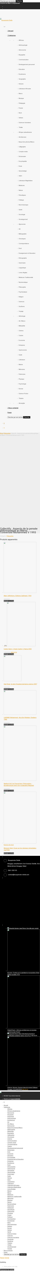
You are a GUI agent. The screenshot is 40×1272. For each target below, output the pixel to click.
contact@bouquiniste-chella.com (18, 875)
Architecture (11, 1120)
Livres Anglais (11, 1189)
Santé (9, 1232)
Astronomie (10, 1126)
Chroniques (10, 1137)
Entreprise (10, 1161)
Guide (9, 1176)
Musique (9, 1200)
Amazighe (10, 1114)
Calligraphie (10, 1135)
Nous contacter (13, 408)
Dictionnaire (10, 1150)
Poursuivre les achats (7, 1270)
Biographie (10, 1133)
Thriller (9, 1245)
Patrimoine (10, 1206)
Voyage (9, 1248)
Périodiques (10, 1209)
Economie (10, 1153)
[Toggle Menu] (4, 26)
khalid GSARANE (15, 1099)
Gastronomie (11, 1168)
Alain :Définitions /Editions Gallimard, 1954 (17, 596)
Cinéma (9, 1139)
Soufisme (10, 1241)
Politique (10, 1217)
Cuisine (9, 1146)
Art (8, 1122)
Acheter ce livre (9, 601)
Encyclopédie (11, 1157)
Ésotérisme (10, 1163)
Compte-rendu (11, 1142)
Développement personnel (15, 1148)
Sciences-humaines (13, 1237)
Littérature (10, 1183)
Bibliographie (11, 1129)
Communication (12, 1140)
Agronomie (10, 1113)
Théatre (9, 1243)
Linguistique (11, 1181)
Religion (9, 1226)
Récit (8, 1222)
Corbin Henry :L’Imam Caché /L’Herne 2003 (18, 649)
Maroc (9, 1193)
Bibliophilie (10, 1131)
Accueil (11, 31)
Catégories (12, 35)
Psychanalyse (11, 1219)
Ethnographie (11, 1166)
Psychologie (11, 1220)
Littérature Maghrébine (14, 1187)
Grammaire (10, 1174)
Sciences (10, 1235)
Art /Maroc (10, 1124)
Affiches (9, 1109)
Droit (8, 1152)
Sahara (9, 1230)
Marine (9, 1191)
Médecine (10, 1194)
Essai (9, 1165)
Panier (9, 412)
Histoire (9, 1178)
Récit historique (12, 1224)
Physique (10, 1213)
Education (10, 1155)
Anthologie (10, 1116)
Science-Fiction (11, 1233)
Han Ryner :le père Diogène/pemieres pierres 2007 (20, 684)
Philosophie (7, 433)
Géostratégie (11, 1172)
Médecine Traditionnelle (14, 1196)
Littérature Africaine (13, 1185)
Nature (9, 1202)
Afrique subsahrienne (13, 1111)
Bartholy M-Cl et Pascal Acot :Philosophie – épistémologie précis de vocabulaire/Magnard (19, 784)
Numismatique (11, 1204)
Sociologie (10, 1239)
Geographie (10, 1170)
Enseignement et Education (15, 1159)
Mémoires (10, 1198)
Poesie (9, 1215)
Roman (9, 1228)
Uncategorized (11, 1247)
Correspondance (12, 1144)
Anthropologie (11, 1118)
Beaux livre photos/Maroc (15, 1127)
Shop (1, 433)
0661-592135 (12, 870)
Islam (9, 1180)
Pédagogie (10, 1207)
